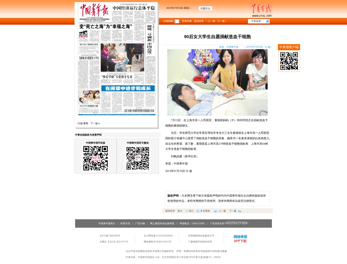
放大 (180, 210)
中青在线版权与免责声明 (88, 134)
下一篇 (233, 210)
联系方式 (125, 223)
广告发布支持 (217, 223)
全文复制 (205, 210)
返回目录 (199, 21)
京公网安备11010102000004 (158, 235)
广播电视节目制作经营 (200, 241)
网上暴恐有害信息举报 (162, 223)
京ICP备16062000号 (110, 235)
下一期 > (222, 21)
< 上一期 (210, 21)
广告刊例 (140, 223)
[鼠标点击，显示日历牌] (177, 21)
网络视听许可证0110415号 (157, 241)
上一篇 (222, 210)
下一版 (94, 123)
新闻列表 (187, 21)
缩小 (191, 210)
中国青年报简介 (106, 223)
